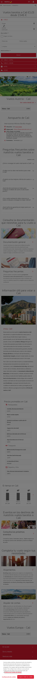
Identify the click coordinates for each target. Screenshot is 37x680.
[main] (18, 670)
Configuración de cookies (9, 677)
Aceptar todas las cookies (25, 677)
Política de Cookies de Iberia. (13, 672)
